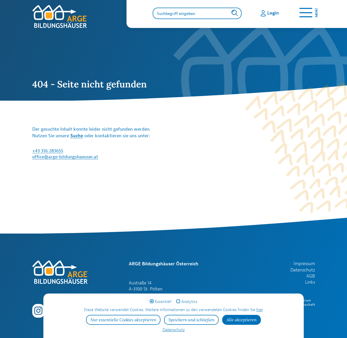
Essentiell (163, 301)
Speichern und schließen (191, 319)
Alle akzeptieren (242, 319)
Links (310, 282)
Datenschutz (302, 269)
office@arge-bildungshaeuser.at (65, 156)
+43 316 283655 (47, 150)
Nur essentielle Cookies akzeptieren (123, 319)
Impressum (304, 263)
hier (259, 310)
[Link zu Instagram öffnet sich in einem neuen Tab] (38, 310)
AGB (310, 276)
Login (273, 12)
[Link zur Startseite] (79, 16)
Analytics (189, 301)
